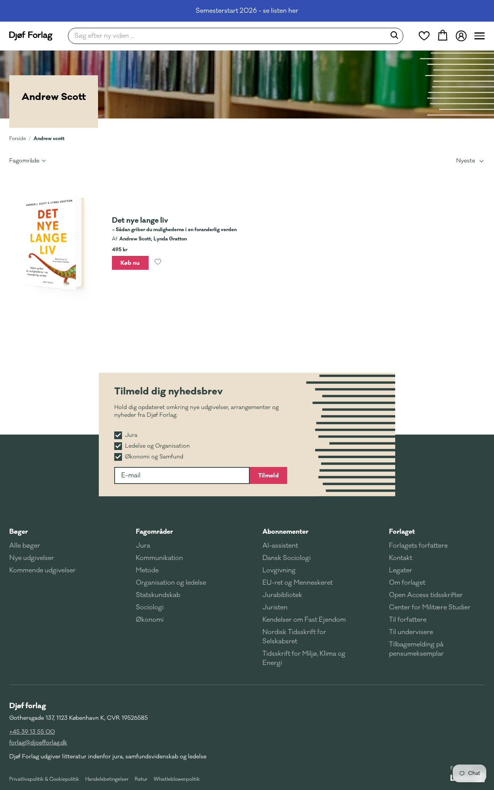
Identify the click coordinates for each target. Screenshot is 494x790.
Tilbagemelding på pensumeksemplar (416, 649)
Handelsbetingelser (107, 779)
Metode (147, 570)
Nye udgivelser (31, 558)
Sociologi (150, 607)
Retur (141, 779)
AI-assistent (280, 545)
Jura (143, 545)
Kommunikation (159, 558)
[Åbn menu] (479, 35)
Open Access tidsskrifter (426, 595)
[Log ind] (461, 35)
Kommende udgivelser (42, 570)
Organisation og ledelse (171, 583)
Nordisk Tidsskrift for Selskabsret (294, 637)
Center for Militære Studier (429, 607)
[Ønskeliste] (424, 35)
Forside (17, 138)
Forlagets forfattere (418, 545)
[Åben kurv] (442, 36)
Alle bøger (24, 545)
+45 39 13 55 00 (32, 732)
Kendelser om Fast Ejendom (304, 620)
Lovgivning (279, 570)
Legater (400, 570)
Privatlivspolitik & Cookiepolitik (44, 779)
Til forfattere (407, 620)
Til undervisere (411, 632)
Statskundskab (158, 595)
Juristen (275, 607)
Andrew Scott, (135, 239)
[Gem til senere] (158, 262)
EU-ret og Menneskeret (297, 583)
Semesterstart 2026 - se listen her (247, 11)
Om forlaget (407, 583)
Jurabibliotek (282, 595)
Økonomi (150, 620)
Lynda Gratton (170, 239)
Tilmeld (268, 475)
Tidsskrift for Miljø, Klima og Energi (303, 658)
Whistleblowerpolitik (177, 779)
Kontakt (400, 558)
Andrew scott (49, 138)
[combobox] (229, 36)
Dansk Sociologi (286, 558)
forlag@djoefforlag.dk (38, 742)
